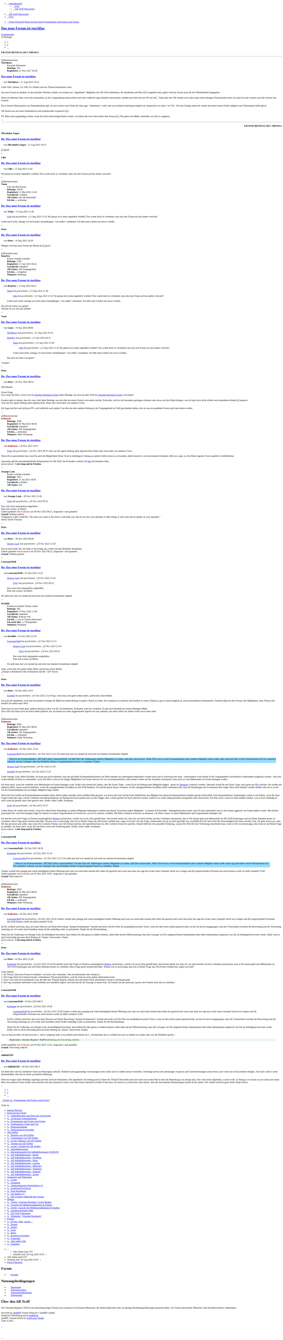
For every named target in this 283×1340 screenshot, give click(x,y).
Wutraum (183, 784)
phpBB (16, 1313)
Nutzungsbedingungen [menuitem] (21, 1292)
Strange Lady (13, 543)
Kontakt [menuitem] (14, 1274)
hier (89, 461)
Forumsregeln (7, 34)
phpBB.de (33, 1315)
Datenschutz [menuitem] (16, 1295)
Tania (9, 291)
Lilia (9, 216)
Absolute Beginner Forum (46, 395)
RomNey (11, 338)
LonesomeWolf (14, 641)
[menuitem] (16, 6)
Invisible (11, 695)
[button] (8, 47)
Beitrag (56, 818)
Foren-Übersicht (14, 1262)
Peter (9, 451)
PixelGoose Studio (35, 1318)
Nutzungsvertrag (18, 1290)
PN (256, 784)
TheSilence (12, 333)
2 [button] (7, 45)
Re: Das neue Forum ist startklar (21, 139)
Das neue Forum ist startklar (23, 28)
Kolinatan (11, 853)
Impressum (16, 1287)
